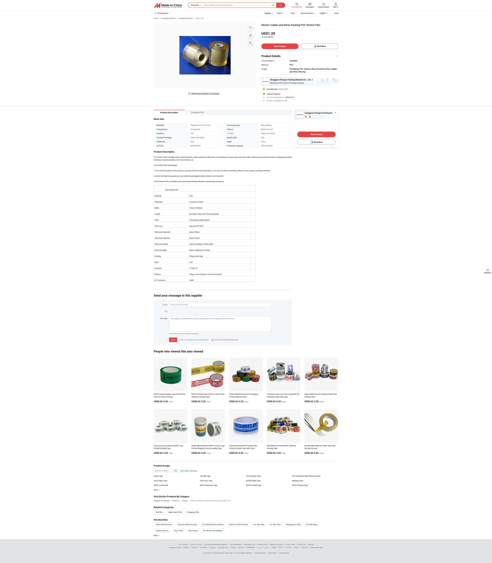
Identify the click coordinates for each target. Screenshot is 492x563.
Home (156, 18)
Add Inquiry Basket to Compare (205, 93)
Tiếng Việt (304, 547)
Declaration (272, 553)
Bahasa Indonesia (317, 547)
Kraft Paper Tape (160, 480)
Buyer (279, 13)
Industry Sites (262, 544)
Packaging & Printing (168, 18)
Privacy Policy (284, 553)
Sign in (335, 7)
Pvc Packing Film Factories (213, 524)
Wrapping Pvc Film (293, 524)
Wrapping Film (193, 512)
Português (203, 547)
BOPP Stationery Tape (208, 485)
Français (213, 547)
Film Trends (193, 530)
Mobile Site (301, 544)
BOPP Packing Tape (300, 485)
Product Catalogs (190, 471)
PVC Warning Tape (253, 476)
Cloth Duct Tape (206, 480)
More (156, 535)
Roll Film (159, 512)
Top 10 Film (178, 530)
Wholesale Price (249, 544)
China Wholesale (235, 544)
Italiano (233, 547)
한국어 (266, 547)
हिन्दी (280, 547)
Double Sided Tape (253, 480)
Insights (311, 544)
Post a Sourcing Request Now (225, 339)
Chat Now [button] (321, 46)
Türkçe (296, 547)
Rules (336, 13)
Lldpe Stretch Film (175, 512)
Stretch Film (199, 18)
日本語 (274, 547)
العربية (260, 547)
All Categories (162, 13)
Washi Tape (158, 476)
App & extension (307, 13)
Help (292, 13)
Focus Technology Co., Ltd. (229, 553)
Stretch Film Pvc (162, 530)
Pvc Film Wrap (311, 524)
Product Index (290, 544)
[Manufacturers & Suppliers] (168, 5)
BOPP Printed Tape (253, 485)
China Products (196, 544)
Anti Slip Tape (205, 476)
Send (173, 339)
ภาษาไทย (288, 547)
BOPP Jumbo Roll (161, 485)
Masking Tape (297, 480)
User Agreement (260, 553)
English (186, 547)
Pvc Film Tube (275, 524)
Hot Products (183, 544)
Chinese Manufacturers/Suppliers (215, 544)
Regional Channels (276, 544)
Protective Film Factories (187, 524)
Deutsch (241, 547)
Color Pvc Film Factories (238, 524)
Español (194, 547)
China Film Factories (164, 524)
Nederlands (251, 547)
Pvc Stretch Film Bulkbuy (213, 530)
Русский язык (223, 547)
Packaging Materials (185, 18)
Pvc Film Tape (258, 524)
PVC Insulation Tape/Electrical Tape (306, 476)
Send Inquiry (280, 46)
